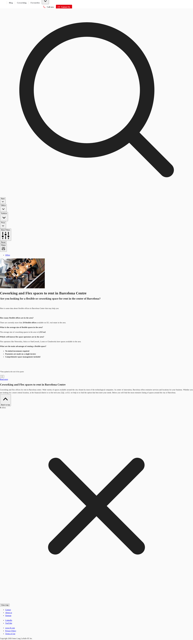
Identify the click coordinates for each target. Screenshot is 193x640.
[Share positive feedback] (1, 376)
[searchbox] (96, 126)
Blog (11, 3)
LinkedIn (8, 620)
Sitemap (8, 616)
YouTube (8, 623)
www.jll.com (10, 628)
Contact (8, 610)
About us (8, 613)
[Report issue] (3, 376)
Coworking (22, 3)
